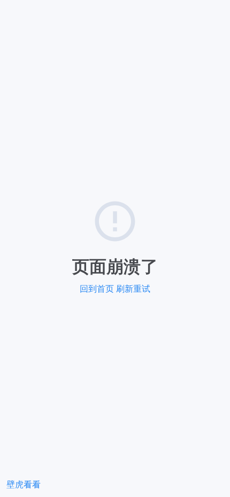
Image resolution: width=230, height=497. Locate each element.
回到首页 (97, 288)
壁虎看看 (23, 484)
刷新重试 (133, 288)
